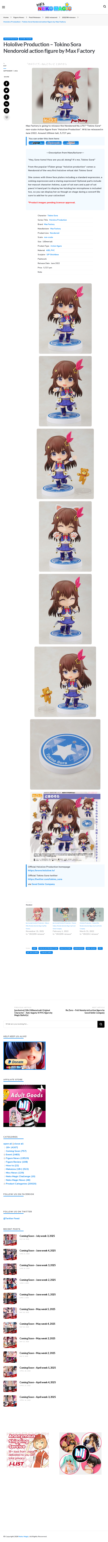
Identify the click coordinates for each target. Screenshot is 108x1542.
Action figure (26, 39)
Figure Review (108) (17, 1161)
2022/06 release (10, 39)
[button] (65, 318)
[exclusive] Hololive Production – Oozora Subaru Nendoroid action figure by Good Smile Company (64, 926)
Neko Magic (24, 1536)
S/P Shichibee (53, 254)
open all (7, 1143)
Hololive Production (69, 129)
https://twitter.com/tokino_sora (45, 879)
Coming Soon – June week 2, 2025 (38, 1279)
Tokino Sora (53, 215)
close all (19, 1143)
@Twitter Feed (11, 1218)
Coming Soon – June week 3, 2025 (38, 1265)
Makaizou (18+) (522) (17, 1169)
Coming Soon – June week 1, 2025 (38, 1294)
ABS (48, 250)
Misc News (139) (15, 1172)
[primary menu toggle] (3, 7)
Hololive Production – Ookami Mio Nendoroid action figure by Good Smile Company (91, 926)
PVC (53, 250)
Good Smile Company (43, 884)
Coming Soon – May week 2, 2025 (37, 1352)
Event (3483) (13, 1154)
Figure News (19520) (17, 1158)
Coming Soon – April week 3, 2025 (38, 1396)
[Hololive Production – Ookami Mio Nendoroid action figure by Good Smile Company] (92, 914)
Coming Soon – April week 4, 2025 (38, 1382)
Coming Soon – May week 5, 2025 (37, 1309)
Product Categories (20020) (21, 1183)
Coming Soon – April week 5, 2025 (38, 1367)
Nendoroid (54, 233)
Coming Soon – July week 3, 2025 (37, 1235)
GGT (4, 66)
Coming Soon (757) (16, 1151)
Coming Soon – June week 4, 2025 (38, 1250)
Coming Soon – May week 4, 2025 (37, 1323)
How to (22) (12, 1165)
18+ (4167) (12, 1147)
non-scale (31, 129)
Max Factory (32, 125)
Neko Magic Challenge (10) (20, 1176)
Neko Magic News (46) (18, 1180)
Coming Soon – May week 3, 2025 (37, 1338)
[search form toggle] (104, 7)
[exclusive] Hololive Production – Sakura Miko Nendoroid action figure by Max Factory (37, 926)
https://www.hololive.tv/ (41, 870)
